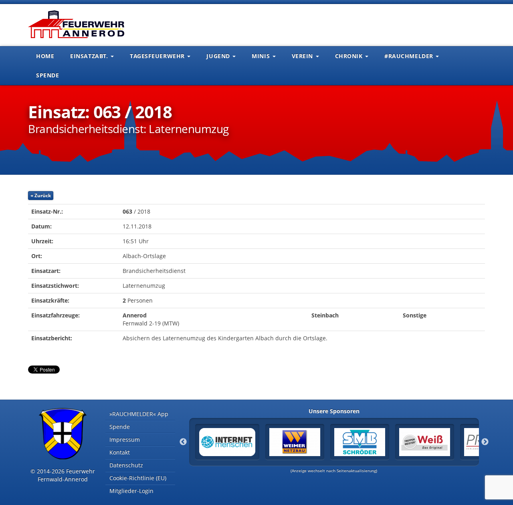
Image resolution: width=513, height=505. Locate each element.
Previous (183, 442)
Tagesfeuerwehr (158, 56)
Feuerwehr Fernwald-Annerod (76, 24)
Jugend (219, 56)
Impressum (124, 439)
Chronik (349, 56)
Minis (261, 56)
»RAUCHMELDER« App (138, 414)
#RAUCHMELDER (409, 56)
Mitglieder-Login (131, 491)
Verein (303, 56)
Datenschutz (126, 465)
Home (45, 56)
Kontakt (119, 452)
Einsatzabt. (90, 56)
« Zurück (40, 195)
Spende (47, 75)
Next (485, 442)
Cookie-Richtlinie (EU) (137, 478)
